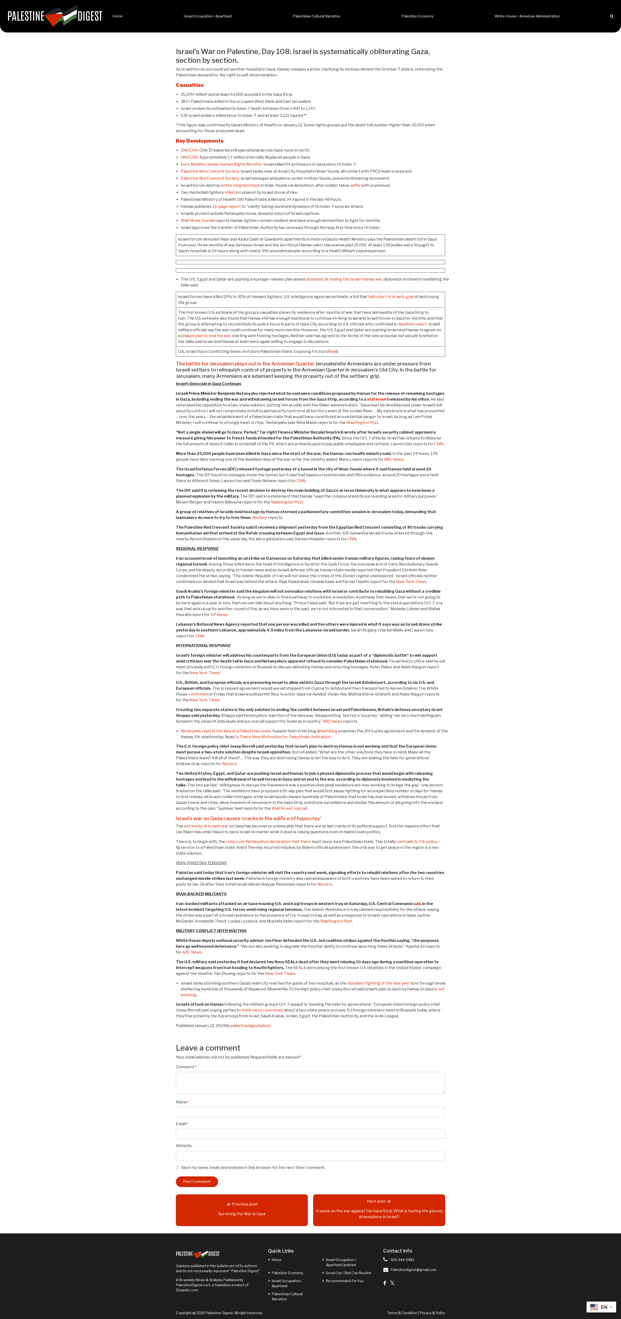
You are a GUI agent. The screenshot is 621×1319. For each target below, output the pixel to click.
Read (332, 351)
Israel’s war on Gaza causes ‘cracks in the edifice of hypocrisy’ (248, 818)
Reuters (259, 517)
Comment (186, 1067)
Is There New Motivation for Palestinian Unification (283, 737)
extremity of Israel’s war (206, 826)
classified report (412, 324)
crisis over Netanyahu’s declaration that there (268, 841)
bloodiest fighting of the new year (378, 983)
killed (230, 192)
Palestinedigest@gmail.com (413, 1270)
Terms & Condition (402, 1313)
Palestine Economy (417, 16)
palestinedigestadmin (250, 1025)
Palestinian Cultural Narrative (316, 16)
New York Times (411, 581)
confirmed (198, 694)
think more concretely (262, 1010)
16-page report (226, 206)
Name (182, 1102)
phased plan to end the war (206, 335)
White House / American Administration (527, 16)
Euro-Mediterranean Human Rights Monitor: (222, 164)
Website (184, 1145)
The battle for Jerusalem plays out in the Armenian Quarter (245, 364)
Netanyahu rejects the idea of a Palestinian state (226, 731)
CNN (438, 444)
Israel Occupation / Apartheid (208, 16)
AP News (219, 614)
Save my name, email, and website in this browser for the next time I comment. (253, 1167)
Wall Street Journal (198, 220)
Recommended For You (345, 1281)
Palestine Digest (219, 1313)
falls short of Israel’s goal (391, 296)
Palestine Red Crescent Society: (210, 171)
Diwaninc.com (187, 1290)
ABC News (192, 952)
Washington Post (362, 422)
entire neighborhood (240, 185)
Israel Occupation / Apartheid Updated (341, 1262)
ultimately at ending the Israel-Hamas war (343, 279)
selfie (355, 185)
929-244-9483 (402, 1260)
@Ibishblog (327, 731)
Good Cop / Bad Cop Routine (348, 1273)
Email (182, 1124)
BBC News (394, 459)
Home (117, 16)
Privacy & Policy (432, 1313)
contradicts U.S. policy (416, 841)
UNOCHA (189, 150)
